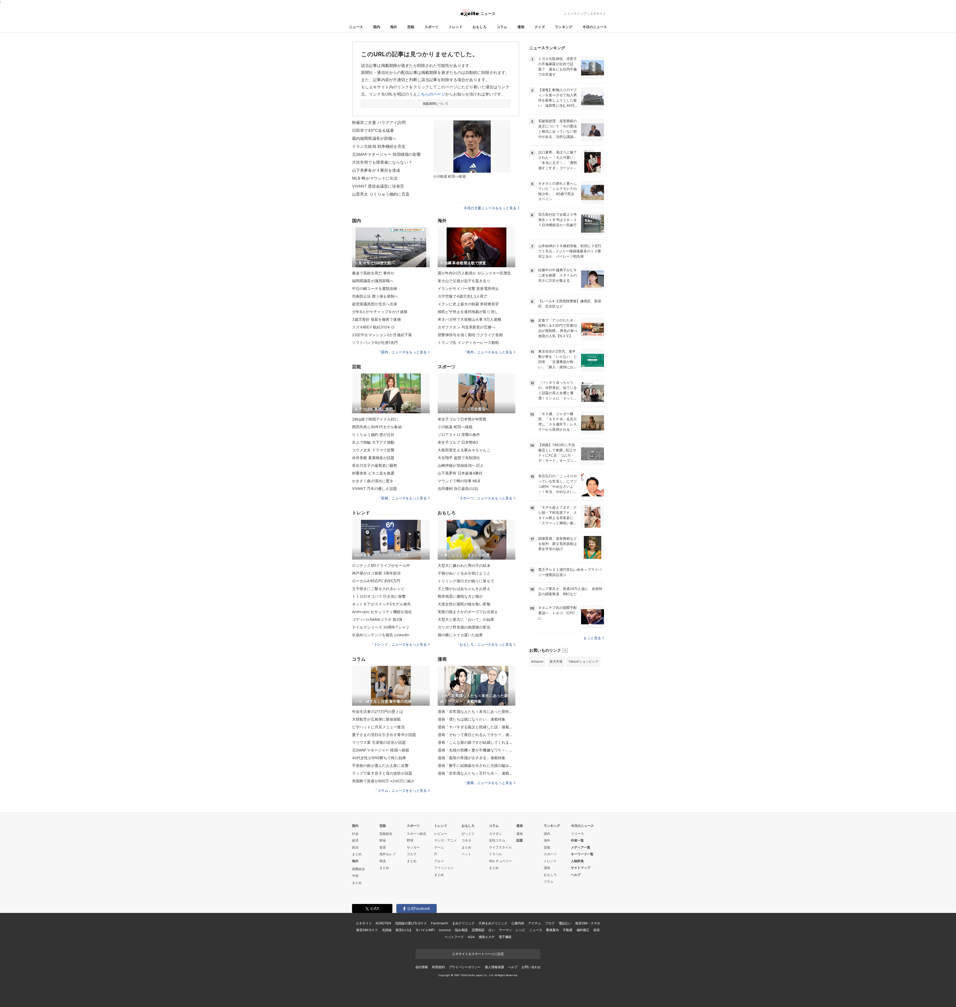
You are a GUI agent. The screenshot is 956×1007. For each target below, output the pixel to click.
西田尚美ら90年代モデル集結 (377, 426)
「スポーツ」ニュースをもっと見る (484, 498)
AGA (471, 937)
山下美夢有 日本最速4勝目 (460, 473)
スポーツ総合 (416, 834)
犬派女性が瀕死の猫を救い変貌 (464, 604)
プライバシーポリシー (465, 967)
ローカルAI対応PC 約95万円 (376, 581)
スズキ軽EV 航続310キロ (373, 327)
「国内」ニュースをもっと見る (402, 352)
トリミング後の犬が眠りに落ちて (466, 581)
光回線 (387, 930)
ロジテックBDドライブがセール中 (381, 565)
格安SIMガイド (367, 930)
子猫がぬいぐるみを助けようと (464, 573)
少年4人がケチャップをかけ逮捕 (379, 311)
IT (435, 854)
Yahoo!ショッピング (583, 661)
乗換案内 (552, 930)
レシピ (520, 930)
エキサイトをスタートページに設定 (478, 954)
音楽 (382, 847)
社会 (355, 834)
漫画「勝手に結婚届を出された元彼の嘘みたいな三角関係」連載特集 (476, 765)
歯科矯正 (583, 930)
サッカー (413, 847)
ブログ (550, 923)
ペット (466, 854)
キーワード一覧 (582, 854)
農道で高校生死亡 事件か (373, 273)
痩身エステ (487, 937)
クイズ (540, 27)
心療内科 (517, 923)
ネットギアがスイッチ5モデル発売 (381, 604)
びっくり (468, 834)
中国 (355, 876)
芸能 (410, 27)
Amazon (537, 661)
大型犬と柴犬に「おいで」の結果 (466, 619)
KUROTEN (383, 923)
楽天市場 (555, 661)
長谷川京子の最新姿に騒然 (374, 465)
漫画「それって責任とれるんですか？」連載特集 (476, 734)
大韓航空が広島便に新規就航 (376, 719)
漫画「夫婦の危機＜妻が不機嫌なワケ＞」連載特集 (476, 750)
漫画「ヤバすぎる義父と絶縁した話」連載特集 (476, 727)
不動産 (568, 930)
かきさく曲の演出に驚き (372, 480)
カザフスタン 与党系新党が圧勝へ (466, 327)
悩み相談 (461, 930)
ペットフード (454, 937)
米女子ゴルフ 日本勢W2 (458, 442)
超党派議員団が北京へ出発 (374, 304)
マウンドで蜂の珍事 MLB (459, 480)
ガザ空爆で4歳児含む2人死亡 (463, 296)
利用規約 (438, 967)
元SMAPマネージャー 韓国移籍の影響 (386, 154)
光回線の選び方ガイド (411, 923)
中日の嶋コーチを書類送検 (374, 288)
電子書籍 (505, 937)
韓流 (382, 861)
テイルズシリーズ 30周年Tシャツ (380, 627)
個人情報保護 (494, 967)
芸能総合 (385, 834)
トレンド (456, 27)
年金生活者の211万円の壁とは (377, 711)
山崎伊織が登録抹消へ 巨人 (461, 465)
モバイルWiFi (425, 930)
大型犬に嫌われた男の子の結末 (464, 565)
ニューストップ (575, 13)
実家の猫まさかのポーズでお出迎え (468, 611)
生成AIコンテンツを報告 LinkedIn (381, 635)
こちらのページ (431, 94)
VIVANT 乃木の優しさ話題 (374, 488)
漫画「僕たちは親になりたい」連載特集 (471, 719)
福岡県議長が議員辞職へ (372, 280)
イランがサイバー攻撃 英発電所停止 (468, 288)
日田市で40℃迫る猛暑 (373, 130)
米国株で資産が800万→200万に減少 (383, 781)
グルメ (439, 861)
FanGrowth (439, 923)
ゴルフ (412, 854)
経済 (355, 840)
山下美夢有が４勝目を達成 (376, 170)
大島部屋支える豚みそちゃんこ (464, 450)
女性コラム (497, 840)
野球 (410, 840)
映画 (382, 840)
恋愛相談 (478, 930)
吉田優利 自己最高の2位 (458, 488)
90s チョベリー (500, 861)
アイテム (534, 923)
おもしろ (479, 27)
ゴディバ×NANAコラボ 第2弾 (377, 619)
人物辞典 (577, 861)
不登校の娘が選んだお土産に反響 (380, 765)
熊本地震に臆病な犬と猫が (460, 596)
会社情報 (421, 967)
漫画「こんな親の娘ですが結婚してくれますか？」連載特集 (476, 742)
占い (491, 930)
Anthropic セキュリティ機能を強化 (382, 611)
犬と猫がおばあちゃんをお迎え (464, 588)
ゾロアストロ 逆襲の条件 (459, 434)
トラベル (495, 854)
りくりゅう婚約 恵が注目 (373, 434)
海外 (393, 27)
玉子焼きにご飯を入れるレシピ (378, 588)
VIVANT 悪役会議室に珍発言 (378, 186)
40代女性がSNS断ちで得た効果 (379, 757)
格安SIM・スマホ (587, 923)
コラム (502, 27)
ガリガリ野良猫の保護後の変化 (464, 627)
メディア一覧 (580, 847)
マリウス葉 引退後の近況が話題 (379, 742)
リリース (577, 834)
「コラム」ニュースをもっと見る (400, 790)
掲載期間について (436, 104)
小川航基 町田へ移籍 (455, 426)
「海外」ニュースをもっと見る (487, 352)
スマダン (495, 834)
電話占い (565, 923)
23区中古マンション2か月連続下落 (382, 334)
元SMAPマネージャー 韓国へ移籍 (380, 750)
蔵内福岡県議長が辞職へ (374, 138)
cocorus (445, 930)
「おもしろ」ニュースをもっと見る (484, 644)
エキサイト (598, 13)
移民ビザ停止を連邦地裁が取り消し (468, 311)
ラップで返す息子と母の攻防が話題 (382, 773)
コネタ (466, 840)
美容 (596, 930)
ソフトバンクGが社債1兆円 (375, 342)
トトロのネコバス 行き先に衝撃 (379, 596)
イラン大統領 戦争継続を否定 (379, 146)
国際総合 (358, 869)
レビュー (440, 834)
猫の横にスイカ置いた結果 (460, 635)
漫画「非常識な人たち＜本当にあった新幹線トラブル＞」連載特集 (476, 711)
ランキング (563, 27)
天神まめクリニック (492, 923)
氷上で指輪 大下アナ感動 (373, 442)
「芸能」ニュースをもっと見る (402, 498)
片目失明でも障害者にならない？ (382, 162)
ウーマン (505, 930)
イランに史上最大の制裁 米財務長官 (468, 304)
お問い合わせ (531, 967)
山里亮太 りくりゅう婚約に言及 (381, 194)
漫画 (520, 27)
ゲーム (439, 847)
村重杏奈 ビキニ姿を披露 (373, 473)
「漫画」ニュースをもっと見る (487, 783)
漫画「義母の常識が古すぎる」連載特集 (471, 757)
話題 (519, 840)
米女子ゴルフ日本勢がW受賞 (462, 419)
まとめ (357, 854)
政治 (355, 847)
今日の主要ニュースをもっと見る (490, 208)
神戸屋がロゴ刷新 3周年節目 (376, 573)
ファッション (444, 868)
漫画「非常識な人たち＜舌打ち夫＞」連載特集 (476, 773)
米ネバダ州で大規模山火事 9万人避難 (469, 319)
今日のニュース (595, 27)
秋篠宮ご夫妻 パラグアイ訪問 (379, 122)
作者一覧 (577, 840)
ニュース (356, 27)
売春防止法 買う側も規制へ (375, 296)
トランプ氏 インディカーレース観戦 (468, 342)
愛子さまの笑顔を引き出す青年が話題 (384, 734)
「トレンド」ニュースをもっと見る (398, 644)
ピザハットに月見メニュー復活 (378, 727)
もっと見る (592, 638)
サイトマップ (580, 868)
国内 (376, 27)
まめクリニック (463, 923)
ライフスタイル (500, 847)
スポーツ (431, 27)
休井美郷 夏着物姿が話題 (373, 457)
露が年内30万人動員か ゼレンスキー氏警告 (474, 273)
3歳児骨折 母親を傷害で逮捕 (376, 319)
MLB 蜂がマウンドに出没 (375, 178)
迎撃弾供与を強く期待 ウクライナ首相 (470, 334)
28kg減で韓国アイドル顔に (375, 419)
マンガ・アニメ (445, 840)
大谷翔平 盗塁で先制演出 (459, 457)
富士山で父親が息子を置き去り (464, 280)
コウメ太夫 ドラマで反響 (373, 450)
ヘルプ (576, 875)
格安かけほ (404, 930)
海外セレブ (387, 854)
